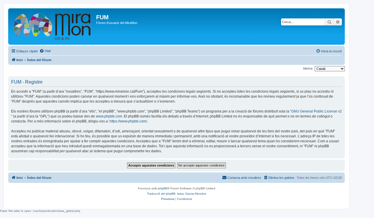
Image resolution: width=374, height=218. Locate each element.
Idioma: (308, 68)
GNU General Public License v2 (316, 111)
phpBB (162, 188)
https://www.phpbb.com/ (128, 121)
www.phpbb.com (109, 116)
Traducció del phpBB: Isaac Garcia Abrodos (176, 193)
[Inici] (53, 26)
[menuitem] (45, 51)
